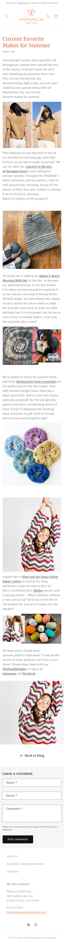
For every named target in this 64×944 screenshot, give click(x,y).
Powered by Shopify (46, 938)
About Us (12, 856)
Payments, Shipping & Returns (26, 863)
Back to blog (34, 755)
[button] (7, 16)
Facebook (29, 673)
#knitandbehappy (14, 669)
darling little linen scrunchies (36, 381)
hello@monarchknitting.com (26, 912)
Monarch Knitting (26, 938)
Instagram (9, 673)
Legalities (13, 871)
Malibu (38, 590)
